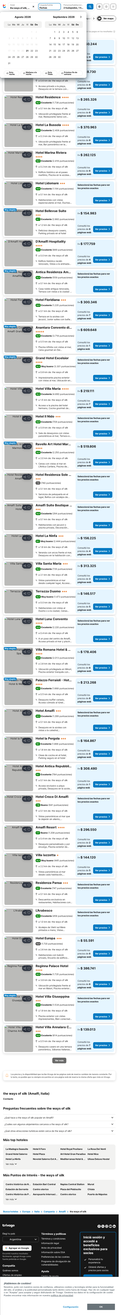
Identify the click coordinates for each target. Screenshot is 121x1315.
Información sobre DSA (53, 1252)
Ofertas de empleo (12, 1275)
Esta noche (12, 73)
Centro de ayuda (50, 1276)
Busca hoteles (10, 1211)
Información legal (50, 1243)
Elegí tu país (9, 1233)
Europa (26, 1211)
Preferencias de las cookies (55, 1256)
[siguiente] (81, 17)
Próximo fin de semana (70, 73)
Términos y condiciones (53, 1238)
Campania (49, 1211)
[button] (23, 6)
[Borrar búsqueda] (33, 7)
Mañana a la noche (31, 73)
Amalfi (62, 1211)
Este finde (50, 73)
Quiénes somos (10, 1270)
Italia (37, 1211)
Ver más (10, 1164)
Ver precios (101, 57)
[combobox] (22, 7)
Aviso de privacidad (51, 1247)
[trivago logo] (4, 6)
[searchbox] (23, 8)
